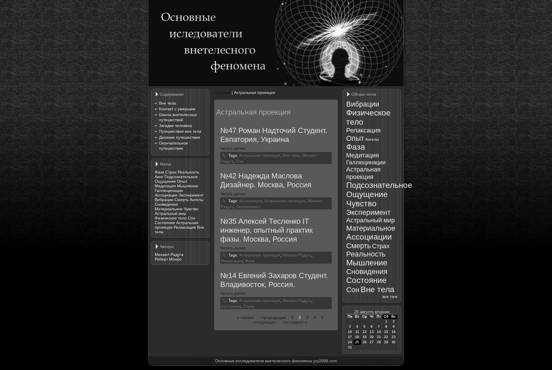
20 (372, 337)
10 (350, 332)
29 (386, 342)
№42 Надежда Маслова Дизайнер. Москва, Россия (265, 180)
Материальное (169, 209)
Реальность (188, 172)
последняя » (295, 322)
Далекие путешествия (179, 137)
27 (372, 342)
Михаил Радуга (169, 254)
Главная (223, 92)
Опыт (182, 181)
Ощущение (165, 181)
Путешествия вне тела (180, 131)
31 (350, 347)
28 (379, 342)
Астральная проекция (259, 155)
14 (379, 332)
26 (365, 342)
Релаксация (185, 227)
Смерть (182, 199)
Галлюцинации (169, 190)
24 (350, 342)
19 (365, 337)
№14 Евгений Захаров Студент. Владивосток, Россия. (274, 280)
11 (357, 332)
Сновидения (166, 204)
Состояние (165, 222)
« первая (245, 317)
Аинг (159, 176)
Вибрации (164, 199)
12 (365, 332)
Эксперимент (191, 195)
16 (394, 332)
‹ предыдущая (272, 317)
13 (372, 332)
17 (350, 337)
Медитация (165, 186)
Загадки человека (175, 125)
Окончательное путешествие (173, 146)
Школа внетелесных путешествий (178, 117)
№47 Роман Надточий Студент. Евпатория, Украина (273, 135)
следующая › (265, 322)
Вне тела (167, 103)
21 (379, 337)
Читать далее (233, 148)
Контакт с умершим (177, 109)
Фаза (159, 172)
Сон (191, 218)
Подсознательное (181, 176)
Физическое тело (171, 218)
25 (357, 342)
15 (386, 332)
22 (386, 337)
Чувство (191, 209)
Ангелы (197, 199)
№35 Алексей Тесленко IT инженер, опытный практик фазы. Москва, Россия (266, 230)
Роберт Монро (168, 259)
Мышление (187, 186)
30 (394, 342)
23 (394, 337)
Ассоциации (166, 195)
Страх (171, 172)
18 (357, 337)
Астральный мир (170, 213)
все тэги (389, 296)
